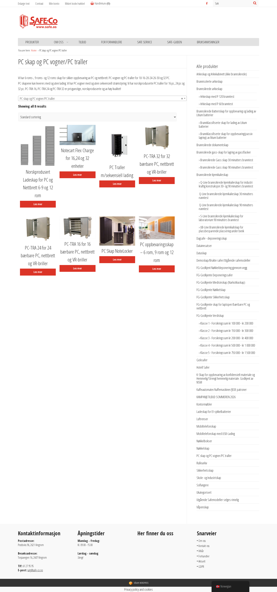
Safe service (144, 42)
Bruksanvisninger (208, 42)
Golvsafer (202, 360)
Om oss (59, 42)
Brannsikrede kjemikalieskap (212, 174)
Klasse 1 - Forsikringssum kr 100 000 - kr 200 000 (226, 323)
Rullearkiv (202, 463)
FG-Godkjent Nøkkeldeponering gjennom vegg (222, 267)
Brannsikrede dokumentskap (212, 145)
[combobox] (102, 98)
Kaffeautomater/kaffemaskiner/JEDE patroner (222, 389)
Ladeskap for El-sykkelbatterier (214, 411)
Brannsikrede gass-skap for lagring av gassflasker (224, 152)
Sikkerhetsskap (205, 470)
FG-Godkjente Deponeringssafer (215, 275)
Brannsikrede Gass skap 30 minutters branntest (226, 160)
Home (34, 50)
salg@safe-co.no (35, 570)
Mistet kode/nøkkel (75, 4)
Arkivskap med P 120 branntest (217, 96)
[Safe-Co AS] (38, 23)
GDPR (201, 567)
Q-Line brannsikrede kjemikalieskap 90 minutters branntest (225, 207)
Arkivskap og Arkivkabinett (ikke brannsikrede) (222, 74)
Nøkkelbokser (204, 441)
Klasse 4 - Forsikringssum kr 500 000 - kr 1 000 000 (227, 345)
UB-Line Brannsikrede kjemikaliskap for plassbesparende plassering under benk (221, 229)
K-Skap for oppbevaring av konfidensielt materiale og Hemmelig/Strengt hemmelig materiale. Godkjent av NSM (226, 378)
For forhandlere (111, 42)
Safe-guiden (174, 42)
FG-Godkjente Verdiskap (210, 315)
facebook (207, 3)
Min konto (54, 4)
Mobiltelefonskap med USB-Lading (216, 433)
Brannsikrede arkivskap (209, 88)
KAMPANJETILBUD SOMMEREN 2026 (216, 397)
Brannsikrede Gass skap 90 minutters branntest (226, 167)
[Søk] (254, 3)
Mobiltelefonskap (206, 426)
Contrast (39, 4)
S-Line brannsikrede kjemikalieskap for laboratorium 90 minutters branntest (221, 218)
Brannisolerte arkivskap (210, 81)
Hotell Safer (203, 367)
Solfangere (203, 485)
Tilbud (82, 42)
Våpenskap (203, 507)
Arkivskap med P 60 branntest (216, 104)
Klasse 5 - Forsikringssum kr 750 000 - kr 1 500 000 (227, 352)
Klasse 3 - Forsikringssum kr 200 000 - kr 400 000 (226, 338)
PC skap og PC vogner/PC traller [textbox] (101, 98)
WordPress (141, 582)
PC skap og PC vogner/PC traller (214, 455)
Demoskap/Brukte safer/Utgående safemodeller (223, 260)
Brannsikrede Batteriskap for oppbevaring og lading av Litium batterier (226, 113)
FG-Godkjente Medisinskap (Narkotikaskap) (221, 282)
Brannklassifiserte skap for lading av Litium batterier (223, 124)
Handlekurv (100, 3)
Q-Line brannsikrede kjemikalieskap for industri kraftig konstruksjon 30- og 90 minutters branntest (226, 184)
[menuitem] (57, 3)
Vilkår (201, 551)
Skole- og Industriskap (209, 477)
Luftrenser (202, 419)
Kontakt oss (203, 546)
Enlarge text (24, 4)
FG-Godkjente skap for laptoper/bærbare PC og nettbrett (223, 306)
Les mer (38, 204)
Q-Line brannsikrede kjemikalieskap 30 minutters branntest (225, 196)
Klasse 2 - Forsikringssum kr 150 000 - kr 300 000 (226, 330)
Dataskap (202, 253)
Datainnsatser (204, 245)
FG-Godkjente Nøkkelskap (211, 289)
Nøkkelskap (203, 448)
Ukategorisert (204, 492)
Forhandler (203, 556)
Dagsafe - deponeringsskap (212, 238)
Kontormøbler (204, 404)
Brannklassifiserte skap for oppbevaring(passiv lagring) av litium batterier (226, 135)
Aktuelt (201, 561)
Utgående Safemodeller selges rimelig (218, 499)
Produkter (32, 42)
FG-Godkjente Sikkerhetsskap (213, 297)
